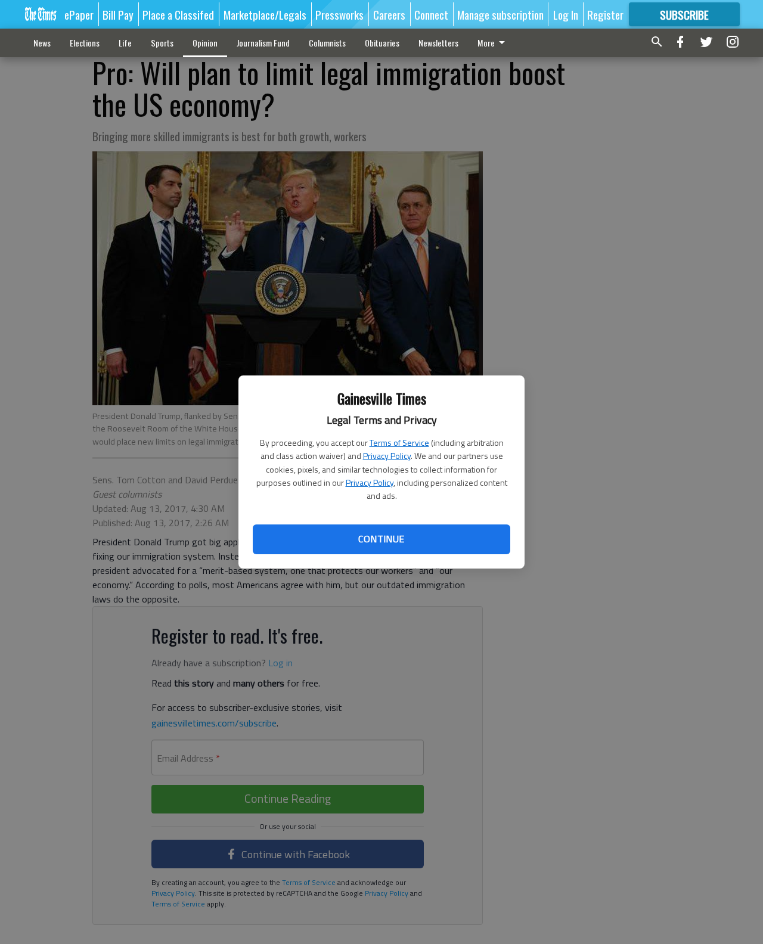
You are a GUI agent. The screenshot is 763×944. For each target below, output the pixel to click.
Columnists (327, 42)
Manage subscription (500, 14)
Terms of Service (399, 442)
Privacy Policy (387, 455)
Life (125, 42)
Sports (162, 42)
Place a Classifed (178, 14)
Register (605, 14)
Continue (381, 539)
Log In (565, 14)
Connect (431, 14)
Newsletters (438, 42)
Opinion (205, 42)
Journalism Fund (263, 42)
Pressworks (339, 14)
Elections (85, 42)
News (42, 42)
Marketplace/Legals (265, 14)
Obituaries (382, 42)
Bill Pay (118, 14)
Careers (389, 14)
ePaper (79, 14)
